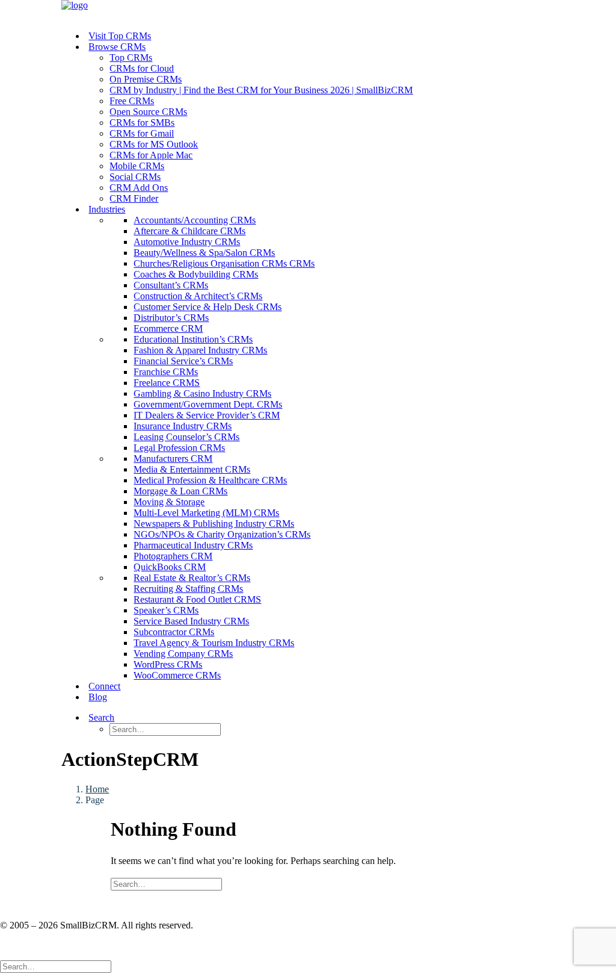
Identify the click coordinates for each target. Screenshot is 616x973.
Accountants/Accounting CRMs (195, 220)
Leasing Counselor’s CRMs (186, 437)
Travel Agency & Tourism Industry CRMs (214, 643)
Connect (104, 686)
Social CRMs (135, 177)
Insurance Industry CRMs (183, 426)
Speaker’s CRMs (166, 610)
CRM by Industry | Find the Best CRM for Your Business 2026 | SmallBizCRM (261, 90)
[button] (116, 717)
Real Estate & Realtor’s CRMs (192, 578)
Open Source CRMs (148, 112)
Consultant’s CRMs (171, 285)
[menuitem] (319, 36)
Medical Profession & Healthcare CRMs (210, 480)
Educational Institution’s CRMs (193, 339)
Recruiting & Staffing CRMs (188, 588)
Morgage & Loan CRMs (180, 491)
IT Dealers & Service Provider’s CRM (207, 415)
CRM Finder (133, 198)
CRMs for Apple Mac (150, 155)
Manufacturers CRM (173, 458)
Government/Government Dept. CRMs (208, 404)
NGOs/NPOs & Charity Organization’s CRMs (222, 534)
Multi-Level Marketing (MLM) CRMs (206, 513)
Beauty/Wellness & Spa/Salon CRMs (204, 252)
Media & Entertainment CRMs (192, 469)
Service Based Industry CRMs (191, 621)
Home (97, 789)
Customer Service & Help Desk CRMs (208, 307)
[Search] (166, 883)
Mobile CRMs (136, 166)
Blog (97, 697)
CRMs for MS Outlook (153, 144)
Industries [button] (106, 209)
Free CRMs (131, 101)
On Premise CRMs (145, 79)
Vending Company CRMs (183, 653)
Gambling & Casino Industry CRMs (202, 393)
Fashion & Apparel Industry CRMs (200, 350)
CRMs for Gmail (141, 133)
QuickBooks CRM (170, 567)
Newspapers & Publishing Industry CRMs (214, 523)
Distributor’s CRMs (171, 317)
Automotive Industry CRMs (187, 242)
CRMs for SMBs (141, 122)
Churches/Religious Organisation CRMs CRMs (224, 263)
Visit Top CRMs (119, 36)
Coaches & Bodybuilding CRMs (196, 274)
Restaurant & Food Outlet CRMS (197, 599)
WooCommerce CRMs (177, 675)
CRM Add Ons (138, 187)
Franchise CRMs (166, 372)
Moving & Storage (169, 502)
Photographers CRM (173, 556)
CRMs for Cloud (141, 68)
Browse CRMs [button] (117, 47)
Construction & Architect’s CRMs (198, 296)
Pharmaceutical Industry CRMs (193, 545)
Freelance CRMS (167, 383)
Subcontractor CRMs (174, 632)
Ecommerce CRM (168, 328)
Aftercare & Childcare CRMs (189, 231)
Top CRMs (130, 57)
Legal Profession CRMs (179, 448)
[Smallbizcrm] (307, 10)
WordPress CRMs (168, 664)
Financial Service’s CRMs (183, 361)
